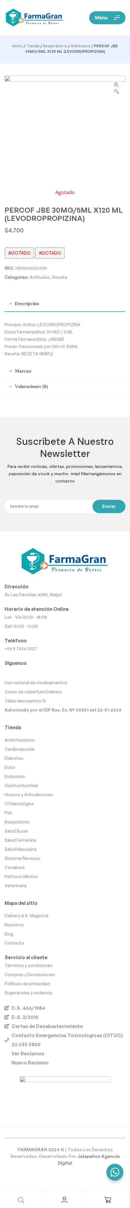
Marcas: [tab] (23, 371)
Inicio (17, 46)
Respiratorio (55, 46)
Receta (59, 277)
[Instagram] (65, 672)
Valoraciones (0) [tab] (31, 386)
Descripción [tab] (27, 303)
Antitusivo (80, 46)
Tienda (32, 46)
